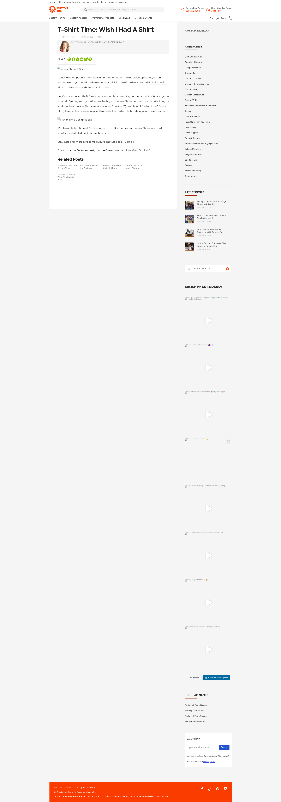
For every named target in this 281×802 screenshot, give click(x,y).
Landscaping (190, 127)
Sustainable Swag (193, 170)
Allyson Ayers (93, 42)
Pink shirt (131, 150)
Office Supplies (191, 133)
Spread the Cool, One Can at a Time (67, 166)
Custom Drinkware (193, 78)
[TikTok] (210, 789)
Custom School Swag (194, 95)
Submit (224, 747)
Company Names (193, 67)
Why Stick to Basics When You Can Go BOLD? (66, 177)
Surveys (188, 165)
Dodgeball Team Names (196, 716)
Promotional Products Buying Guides (201, 143)
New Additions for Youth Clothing (134, 166)
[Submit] (85, 9)
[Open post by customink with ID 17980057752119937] (208, 461)
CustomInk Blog (197, 30)
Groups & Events (192, 116)
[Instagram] (224, 789)
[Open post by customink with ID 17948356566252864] (208, 414)
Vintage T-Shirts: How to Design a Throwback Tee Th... (212, 202)
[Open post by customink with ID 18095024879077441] (208, 367)
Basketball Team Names (196, 705)
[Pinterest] (218, 789)
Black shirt (145, 150)
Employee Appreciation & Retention (200, 105)
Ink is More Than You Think (197, 122)
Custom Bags (191, 73)
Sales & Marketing (193, 149)
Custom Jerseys (192, 89)
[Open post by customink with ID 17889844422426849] (208, 555)
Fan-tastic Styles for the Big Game (89, 166)
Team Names (191, 176)
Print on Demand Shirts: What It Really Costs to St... (211, 216)
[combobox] (123, 9)
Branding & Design (193, 62)
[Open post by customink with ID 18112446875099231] (208, 508)
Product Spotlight (192, 138)
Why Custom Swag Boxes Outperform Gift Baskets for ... (211, 230)
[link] (58, 9)
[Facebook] (202, 789)
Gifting (188, 111)
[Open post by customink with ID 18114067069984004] (208, 602)
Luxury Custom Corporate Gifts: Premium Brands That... (211, 244)
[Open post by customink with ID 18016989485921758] (208, 649)
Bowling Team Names (194, 710)
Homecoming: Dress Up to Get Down (112, 166)
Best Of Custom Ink (193, 57)
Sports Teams (191, 160)
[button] (221, 11)
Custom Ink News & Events (197, 84)
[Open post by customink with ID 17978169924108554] (208, 320)
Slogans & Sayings (193, 154)
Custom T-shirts (192, 100)
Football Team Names (195, 721)
